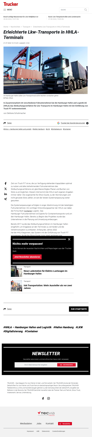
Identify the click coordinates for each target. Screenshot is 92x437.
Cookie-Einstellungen (58, 431)
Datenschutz (46, 431)
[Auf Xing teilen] (5, 199)
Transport (26, 27)
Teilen (9, 123)
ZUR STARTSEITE (79, 309)
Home (5, 27)
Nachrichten (15, 27)
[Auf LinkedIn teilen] (5, 194)
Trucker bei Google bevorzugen (73, 123)
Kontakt (50, 423)
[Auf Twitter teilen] (5, 189)
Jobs (38, 423)
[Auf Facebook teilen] (5, 183)
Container (28, 211)
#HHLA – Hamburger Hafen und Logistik (27, 327)
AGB (38, 431)
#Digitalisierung (13, 331)
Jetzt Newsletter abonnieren (27, 257)
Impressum (30, 431)
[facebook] (43, 398)
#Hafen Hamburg (64, 327)
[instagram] (48, 398)
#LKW (79, 327)
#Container (31, 331)
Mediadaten (26, 423)
